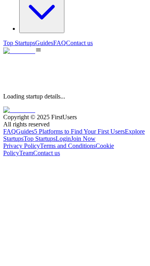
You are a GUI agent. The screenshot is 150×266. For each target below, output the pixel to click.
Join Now (83, 138)
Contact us (79, 42)
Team (26, 153)
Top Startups (19, 42)
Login (63, 138)
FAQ (59, 42)
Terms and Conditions (68, 145)
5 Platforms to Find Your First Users (79, 131)
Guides (44, 42)
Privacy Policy (21, 145)
